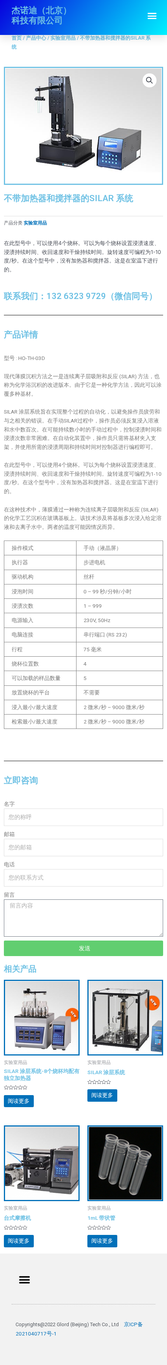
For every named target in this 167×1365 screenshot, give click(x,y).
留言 (9, 895)
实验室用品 (63, 38)
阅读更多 (19, 1101)
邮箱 (9, 834)
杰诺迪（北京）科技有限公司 (41, 15)
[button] (152, 16)
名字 (9, 804)
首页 (17, 38)
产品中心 (36, 38)
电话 (9, 864)
